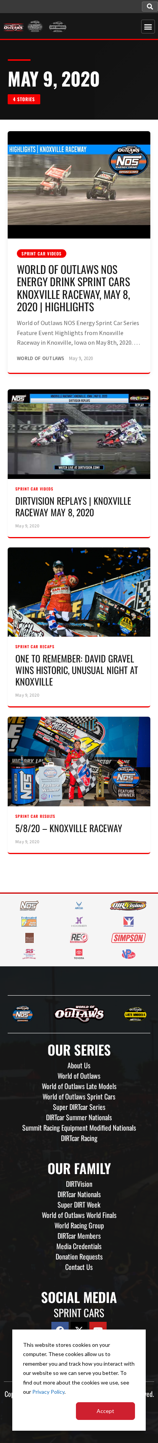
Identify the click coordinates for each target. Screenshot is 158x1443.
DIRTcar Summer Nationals (79, 1117)
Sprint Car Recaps (34, 646)
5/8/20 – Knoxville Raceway (68, 828)
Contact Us (79, 1267)
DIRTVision (79, 1184)
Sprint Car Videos (41, 253)
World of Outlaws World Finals (79, 1215)
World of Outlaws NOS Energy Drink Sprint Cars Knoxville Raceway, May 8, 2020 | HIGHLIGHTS (73, 287)
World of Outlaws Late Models (79, 1086)
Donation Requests (79, 1256)
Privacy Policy (48, 1391)
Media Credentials (79, 1246)
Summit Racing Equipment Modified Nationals (79, 1128)
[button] (150, 7)
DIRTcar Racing (79, 1138)
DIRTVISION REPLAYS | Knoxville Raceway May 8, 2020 (73, 506)
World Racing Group (79, 1225)
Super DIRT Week (79, 1204)
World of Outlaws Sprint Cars (79, 1096)
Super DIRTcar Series (79, 1107)
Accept (105, 1411)
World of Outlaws (79, 1076)
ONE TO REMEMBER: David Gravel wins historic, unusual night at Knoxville (76, 669)
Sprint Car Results (35, 816)
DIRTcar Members (79, 1236)
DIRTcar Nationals (79, 1194)
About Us (79, 1065)
